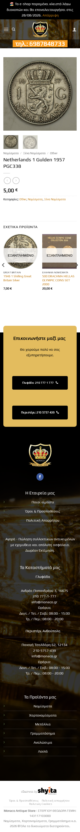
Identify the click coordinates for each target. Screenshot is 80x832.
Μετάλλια (43, 724)
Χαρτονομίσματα (43, 715)
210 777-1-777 (44, 596)
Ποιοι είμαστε (43, 502)
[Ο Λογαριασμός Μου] (74, 29)
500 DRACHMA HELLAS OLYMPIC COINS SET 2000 (58, 280)
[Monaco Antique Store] (40, 29)
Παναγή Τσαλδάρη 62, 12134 (44, 645)
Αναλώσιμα (43, 742)
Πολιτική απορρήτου (56, 800)
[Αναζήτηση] (13, 29)
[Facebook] (40, 477)
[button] (6, 29)
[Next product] (7, 180)
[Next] (70, 94)
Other (54, 153)
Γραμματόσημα (42, 733)
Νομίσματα (11, 153)
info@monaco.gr (44, 602)
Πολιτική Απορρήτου (42, 520)
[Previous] (10, 94)
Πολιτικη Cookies (40, 804)
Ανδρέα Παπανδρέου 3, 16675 (44, 591)
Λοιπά (43, 751)
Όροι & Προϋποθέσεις (42, 511)
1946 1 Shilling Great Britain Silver (17, 278)
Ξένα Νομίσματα (34, 153)
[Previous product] (15, 180)
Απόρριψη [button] (50, 15)
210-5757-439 (44, 650)
